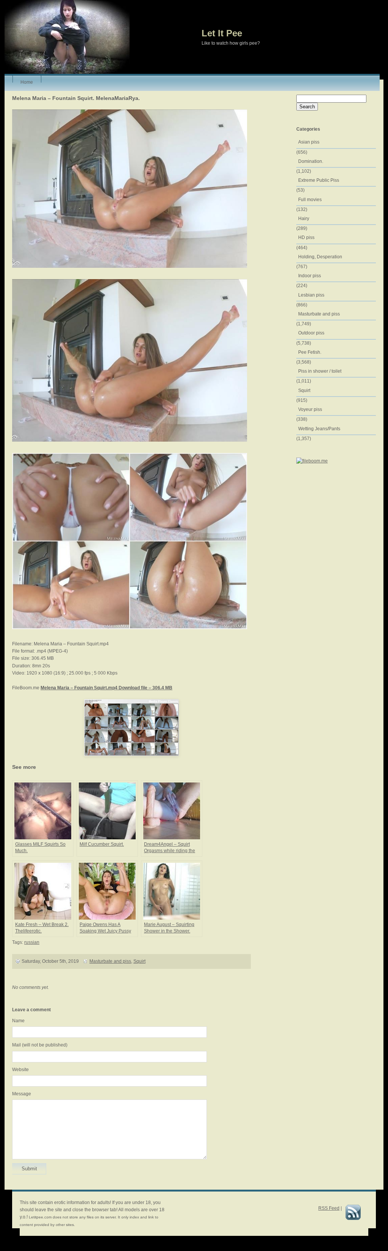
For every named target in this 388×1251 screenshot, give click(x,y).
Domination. (310, 161)
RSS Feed (329, 1208)
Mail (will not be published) (39, 1045)
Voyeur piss (310, 409)
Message (21, 1093)
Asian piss (308, 142)
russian (31, 942)
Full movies (310, 199)
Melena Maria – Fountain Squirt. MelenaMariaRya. (76, 98)
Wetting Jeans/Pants (319, 428)
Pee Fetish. (309, 352)
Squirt (139, 961)
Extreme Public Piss (318, 180)
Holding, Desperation (320, 256)
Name (18, 1020)
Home (26, 81)
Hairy (303, 218)
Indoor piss (309, 275)
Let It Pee (222, 33)
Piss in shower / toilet (319, 371)
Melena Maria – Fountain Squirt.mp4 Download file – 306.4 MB (106, 687)
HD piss (306, 237)
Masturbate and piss (110, 961)
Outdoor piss (311, 333)
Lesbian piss (311, 295)
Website (20, 1069)
